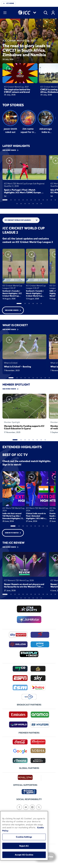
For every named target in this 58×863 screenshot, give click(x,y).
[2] (25, 303)
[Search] (45, 12)
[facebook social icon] (19, 807)
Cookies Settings (24, 837)
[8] (35, 199)
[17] (29, 203)
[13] (55, 199)
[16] (25, 203)
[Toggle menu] (4, 12)
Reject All (24, 846)
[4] (33, 303)
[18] (33, 203)
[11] (47, 199)
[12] (51, 199)
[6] (27, 199)
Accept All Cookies (24, 854)
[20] (41, 203)
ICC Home (10, 3)
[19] (37, 203)
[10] (43, 199)
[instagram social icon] (32, 807)
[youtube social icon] (25, 807)
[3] (29, 303)
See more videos (12, 310)
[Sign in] (53, 12)
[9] (39, 199)
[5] (23, 199)
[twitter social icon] (38, 807)
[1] (4, 199)
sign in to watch (12, 533)
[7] (31, 199)
